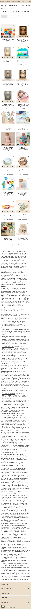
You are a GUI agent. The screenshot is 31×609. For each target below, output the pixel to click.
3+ (20, 16)
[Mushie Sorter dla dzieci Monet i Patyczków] (8, 117)
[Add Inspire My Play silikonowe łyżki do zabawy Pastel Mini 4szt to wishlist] (28, 179)
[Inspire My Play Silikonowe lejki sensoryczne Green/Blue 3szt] (23, 206)
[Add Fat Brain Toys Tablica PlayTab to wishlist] (13, 26)
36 (18, 244)
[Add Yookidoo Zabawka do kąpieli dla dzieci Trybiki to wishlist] (13, 179)
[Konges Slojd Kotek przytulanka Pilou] (23, 229)
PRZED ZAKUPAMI (6, 588)
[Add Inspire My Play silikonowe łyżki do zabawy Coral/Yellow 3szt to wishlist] (13, 201)
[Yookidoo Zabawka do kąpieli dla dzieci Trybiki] (8, 184)
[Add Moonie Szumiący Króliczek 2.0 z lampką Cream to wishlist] (13, 47)
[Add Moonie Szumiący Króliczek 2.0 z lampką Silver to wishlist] (13, 91)
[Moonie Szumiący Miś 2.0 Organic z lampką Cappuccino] (23, 31)
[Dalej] (24, 245)
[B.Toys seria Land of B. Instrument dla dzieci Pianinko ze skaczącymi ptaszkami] (23, 52)
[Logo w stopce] (4, 584)
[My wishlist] (26, 5)
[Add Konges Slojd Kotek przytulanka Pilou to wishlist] (28, 224)
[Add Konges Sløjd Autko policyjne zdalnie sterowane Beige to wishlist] (13, 224)
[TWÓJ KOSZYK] (28, 5)
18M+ (10, 16)
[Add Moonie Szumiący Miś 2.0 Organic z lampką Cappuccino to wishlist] (28, 26)
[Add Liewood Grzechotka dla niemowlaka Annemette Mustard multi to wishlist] (28, 156)
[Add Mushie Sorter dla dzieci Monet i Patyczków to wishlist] (13, 112)
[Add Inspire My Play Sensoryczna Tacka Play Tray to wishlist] (28, 112)
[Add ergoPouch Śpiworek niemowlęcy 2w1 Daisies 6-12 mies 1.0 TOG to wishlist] (13, 134)
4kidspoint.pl (19, 565)
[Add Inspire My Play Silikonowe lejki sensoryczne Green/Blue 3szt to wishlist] (28, 201)
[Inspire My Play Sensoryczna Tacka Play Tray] (23, 117)
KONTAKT (4, 597)
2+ (15, 16)
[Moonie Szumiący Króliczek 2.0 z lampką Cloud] (8, 75)
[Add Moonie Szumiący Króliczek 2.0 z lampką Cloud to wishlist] (13, 70)
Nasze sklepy (5, 602)
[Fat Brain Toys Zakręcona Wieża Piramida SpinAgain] (23, 139)
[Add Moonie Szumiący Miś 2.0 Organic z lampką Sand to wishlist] (28, 70)
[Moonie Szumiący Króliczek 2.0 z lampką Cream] (8, 52)
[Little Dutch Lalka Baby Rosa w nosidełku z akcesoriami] (23, 96)
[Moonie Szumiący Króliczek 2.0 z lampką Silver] (8, 96)
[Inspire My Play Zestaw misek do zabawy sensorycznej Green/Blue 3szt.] (8, 161)
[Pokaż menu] (1, 5)
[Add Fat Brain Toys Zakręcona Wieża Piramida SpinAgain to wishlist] (28, 134)
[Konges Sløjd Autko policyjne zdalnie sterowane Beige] (8, 229)
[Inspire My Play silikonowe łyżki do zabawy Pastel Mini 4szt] (23, 184)
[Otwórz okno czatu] (3, 606)
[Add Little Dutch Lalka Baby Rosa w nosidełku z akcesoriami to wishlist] (28, 91)
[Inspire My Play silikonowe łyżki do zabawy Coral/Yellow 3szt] (8, 206)
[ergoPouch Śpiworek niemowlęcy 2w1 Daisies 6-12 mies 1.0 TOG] (8, 139)
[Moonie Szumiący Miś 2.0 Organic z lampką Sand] (23, 75)
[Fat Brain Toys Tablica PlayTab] (8, 31)
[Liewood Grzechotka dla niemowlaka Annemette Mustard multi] (23, 161)
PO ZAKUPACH (5, 593)
